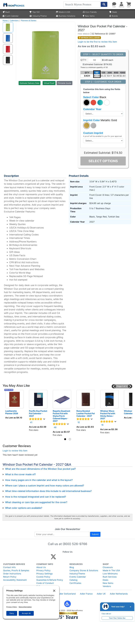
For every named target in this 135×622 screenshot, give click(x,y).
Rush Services (110, 576)
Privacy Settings (44, 573)
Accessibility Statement (15, 580)
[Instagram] (71, 558)
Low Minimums (110, 573)
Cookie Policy (43, 576)
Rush (7, 12)
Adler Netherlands (119, 593)
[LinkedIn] (76, 558)
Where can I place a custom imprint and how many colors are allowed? (44, 485)
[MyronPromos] (14, 4)
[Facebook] (59, 558)
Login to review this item (15, 450)
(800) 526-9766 (75, 544)
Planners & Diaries (28, 20)
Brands (115, 16)
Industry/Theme (40, 16)
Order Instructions (12, 573)
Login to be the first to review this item (97, 41)
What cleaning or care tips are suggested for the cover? (36, 502)
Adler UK (101, 593)
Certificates (75, 583)
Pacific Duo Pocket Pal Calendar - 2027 (38, 413)
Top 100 (36, 12)
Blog (71, 567)
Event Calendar (11, 16)
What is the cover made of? (20, 474)
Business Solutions (67, 16)
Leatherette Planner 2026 (11, 412)
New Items (90, 16)
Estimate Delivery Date (29, 83)
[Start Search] (104, 4)
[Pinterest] (65, 558)
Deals (114, 12)
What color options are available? (23, 508)
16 (102, 425)
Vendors (107, 586)
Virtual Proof (49, 83)
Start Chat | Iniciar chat (117, 618)
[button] (87, 102)
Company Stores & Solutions (83, 570)
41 (31, 422)
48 (55, 427)
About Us (41, 567)
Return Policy (9, 576)
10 (79, 422)
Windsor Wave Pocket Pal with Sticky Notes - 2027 (107, 415)
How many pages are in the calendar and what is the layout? (39, 480)
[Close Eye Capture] (130, 607)
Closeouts (108, 567)
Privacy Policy (43, 570)
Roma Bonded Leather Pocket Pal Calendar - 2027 (85, 413)
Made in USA (64, 12)
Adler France (86, 593)
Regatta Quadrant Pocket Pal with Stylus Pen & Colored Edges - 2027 (62, 416)
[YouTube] (82, 558)
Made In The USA (111, 570)
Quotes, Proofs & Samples (16, 570)
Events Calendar (77, 576)
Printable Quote (64, 83)
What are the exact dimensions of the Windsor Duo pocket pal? (40, 468)
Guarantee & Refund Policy (49, 580)
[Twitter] (53, 558)
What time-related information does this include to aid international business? (48, 491)
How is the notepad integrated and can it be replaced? (35, 496)
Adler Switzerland (67, 593)
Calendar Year (92, 109)
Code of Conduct (45, 583)
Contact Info (9, 567)
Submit (95, 534)
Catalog (73, 580)
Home (5, 20)
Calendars (14, 20)
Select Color (94, 97)
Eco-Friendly (91, 12)
